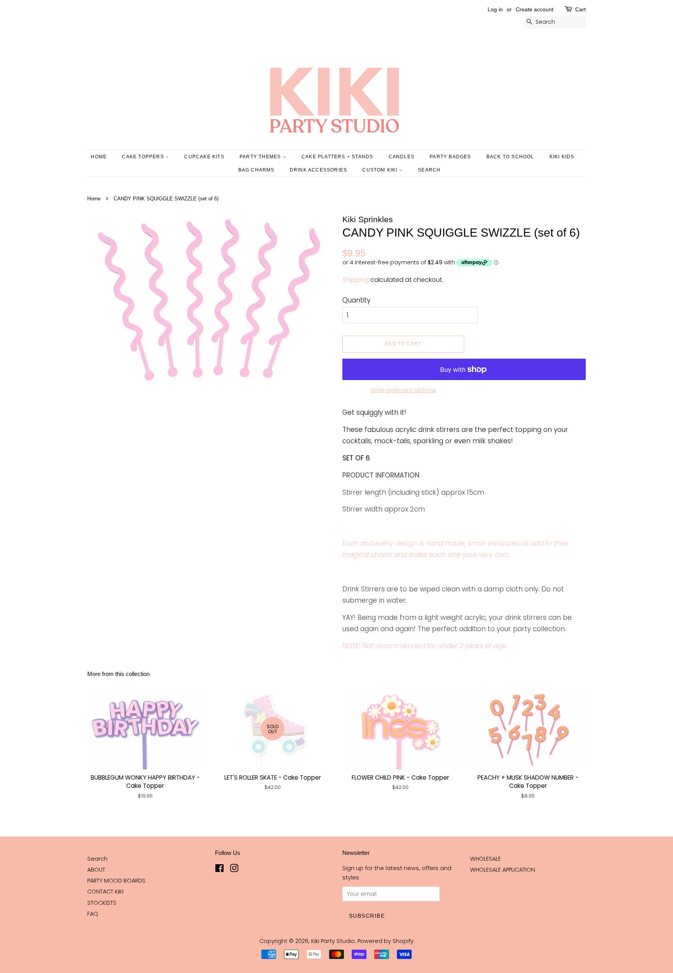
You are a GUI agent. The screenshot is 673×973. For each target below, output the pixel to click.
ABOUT (96, 870)
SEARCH (429, 170)
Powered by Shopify (386, 941)
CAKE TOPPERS (144, 156)
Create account (534, 9)
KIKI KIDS (562, 156)
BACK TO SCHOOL (510, 156)
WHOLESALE (485, 859)
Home (99, 156)
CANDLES (401, 156)
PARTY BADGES (450, 156)
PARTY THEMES (261, 156)
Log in (495, 9)
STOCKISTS (101, 903)
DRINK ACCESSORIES (318, 170)
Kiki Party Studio (333, 941)
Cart (580, 9)
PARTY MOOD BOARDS (116, 881)
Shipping (355, 279)
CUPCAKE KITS (204, 156)
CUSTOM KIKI (380, 170)
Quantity (356, 300)
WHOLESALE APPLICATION (502, 870)
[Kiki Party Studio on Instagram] (234, 870)
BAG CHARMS (256, 170)
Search (97, 859)
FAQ (92, 914)
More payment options (403, 390)
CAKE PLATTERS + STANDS (337, 156)
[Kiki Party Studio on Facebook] (219, 870)
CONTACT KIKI (105, 891)
